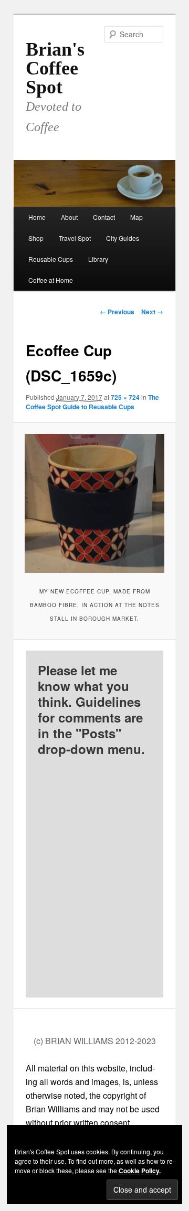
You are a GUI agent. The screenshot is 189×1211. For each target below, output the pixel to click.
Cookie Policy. (140, 1170)
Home (37, 217)
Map (136, 217)
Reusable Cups (50, 258)
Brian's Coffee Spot (55, 68)
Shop (36, 237)
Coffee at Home (50, 279)
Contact (104, 217)
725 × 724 (125, 397)
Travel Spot (75, 237)
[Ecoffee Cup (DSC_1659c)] (94, 503)
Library (98, 258)
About (69, 217)
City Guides (122, 237)
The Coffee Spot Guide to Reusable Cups (92, 401)
